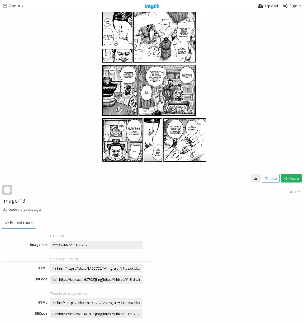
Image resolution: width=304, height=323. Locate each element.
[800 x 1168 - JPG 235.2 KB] (256, 178)
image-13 (13, 200)
